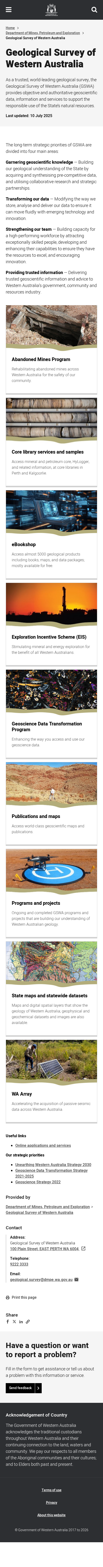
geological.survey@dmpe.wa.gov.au (41, 1280)
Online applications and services (43, 1146)
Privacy (51, 1502)
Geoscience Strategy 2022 (38, 1182)
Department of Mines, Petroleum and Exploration (43, 33)
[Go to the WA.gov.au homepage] (51, 10)
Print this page (24, 1297)
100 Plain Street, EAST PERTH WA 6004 (44, 1249)
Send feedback (20, 1388)
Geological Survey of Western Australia (39, 1213)
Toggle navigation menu (8, 10)
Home (10, 28)
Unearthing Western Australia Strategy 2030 (53, 1165)
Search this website (94, 10)
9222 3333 (19, 1264)
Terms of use (52, 1490)
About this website (51, 1515)
